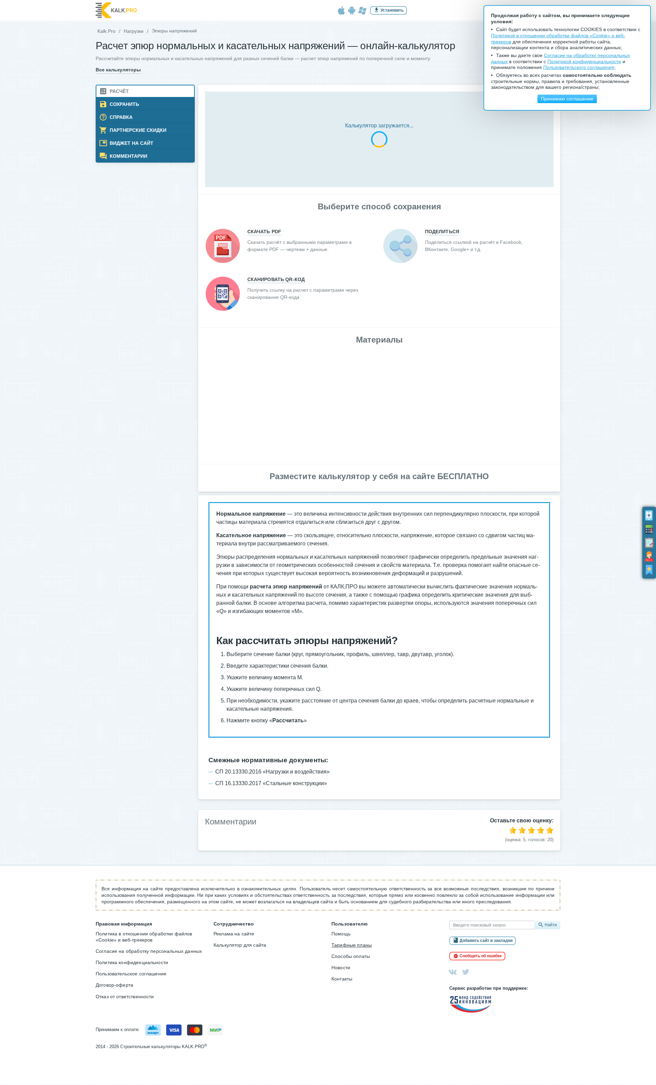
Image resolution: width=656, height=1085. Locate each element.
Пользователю (349, 924)
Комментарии (127, 156)
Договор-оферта (114, 985)
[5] (550, 830)
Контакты (341, 979)
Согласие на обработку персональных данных (149, 951)
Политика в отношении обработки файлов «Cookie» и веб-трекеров (144, 937)
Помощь (341, 933)
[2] (522, 830)
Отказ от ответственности (125, 996)
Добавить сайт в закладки (486, 940)
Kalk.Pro (106, 31)
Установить (392, 10)
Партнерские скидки (137, 130)
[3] (531, 830)
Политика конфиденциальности (132, 962)
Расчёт (118, 91)
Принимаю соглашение (567, 98)
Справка (120, 117)
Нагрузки (134, 31)
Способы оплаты (350, 956)
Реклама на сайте (234, 933)
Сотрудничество (234, 924)
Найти (551, 924)
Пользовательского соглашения (578, 67)
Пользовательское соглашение (131, 973)
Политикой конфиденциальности (584, 61)
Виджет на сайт (130, 143)
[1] (513, 830)
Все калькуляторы (118, 69)
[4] (540, 830)
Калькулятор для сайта (240, 945)
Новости (340, 967)
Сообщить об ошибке (481, 956)
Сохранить (123, 104)
